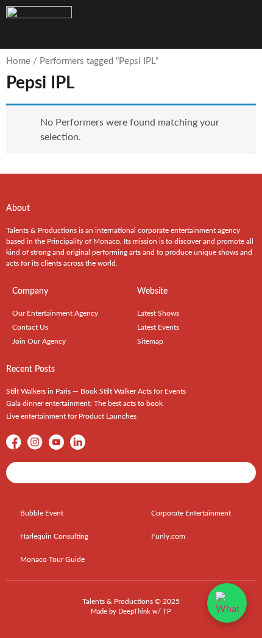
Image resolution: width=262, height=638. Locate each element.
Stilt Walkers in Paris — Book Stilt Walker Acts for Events (96, 391)
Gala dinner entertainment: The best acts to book (84, 403)
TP (167, 611)
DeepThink (134, 611)
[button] (246, 24)
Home (18, 61)
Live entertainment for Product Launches (71, 416)
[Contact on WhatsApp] (227, 603)
